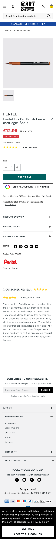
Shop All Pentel (10, 268)
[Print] (36, 246)
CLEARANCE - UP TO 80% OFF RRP (28, 24)
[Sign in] (43, 6)
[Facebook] (15, 246)
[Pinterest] (21, 246)
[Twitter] (26, 246)
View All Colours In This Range (31, 186)
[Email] (31, 246)
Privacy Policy (41, 522)
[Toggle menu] (5, 6)
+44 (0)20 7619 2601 (41, 493)
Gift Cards (10, 433)
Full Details (47, 196)
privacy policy (22, 396)
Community (11, 452)
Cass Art (7, 408)
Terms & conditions (33, 396)
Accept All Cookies (28, 534)
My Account (10, 423)
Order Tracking (12, 428)
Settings (28, 528)
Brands (8, 437)
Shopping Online (14, 416)
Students (9, 442)
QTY (5, 161)
